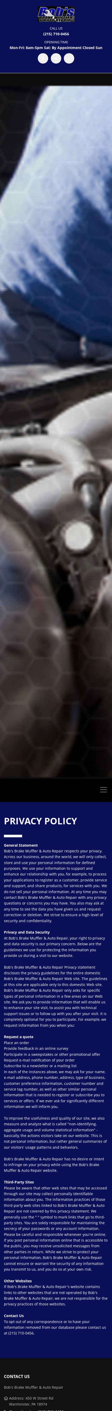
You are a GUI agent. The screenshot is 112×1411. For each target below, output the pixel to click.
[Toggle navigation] (105, 790)
